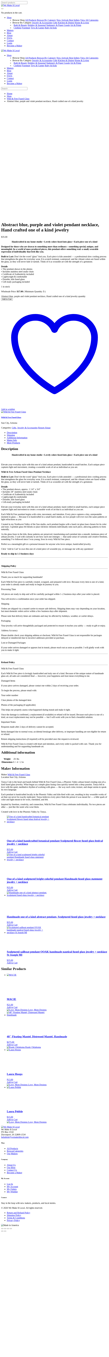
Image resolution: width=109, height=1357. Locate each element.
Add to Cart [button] (12, 852)
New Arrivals (62, 20)
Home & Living (82, 22)
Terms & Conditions (16, 1218)
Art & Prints (75, 25)
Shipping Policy (14, 1215)
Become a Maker (14, 1172)
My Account (12, 1186)
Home (9, 93)
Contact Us (12, 1170)
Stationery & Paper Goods (58, 25)
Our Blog (11, 1167)
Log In (10, 1184)
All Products (30, 20)
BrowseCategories (15, 1151)
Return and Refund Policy (18, 1213)
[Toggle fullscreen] (5, 1228)
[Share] (8, 1228)
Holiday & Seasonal (37, 25)
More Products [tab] (13, 443)
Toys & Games (37, 28)
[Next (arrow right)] (5, 1231)
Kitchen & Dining (66, 22)
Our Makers (12, 1153)
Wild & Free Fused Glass (18, 98)
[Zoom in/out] (2, 1228)
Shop (9, 96)
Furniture (26, 28)
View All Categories (89, 20)
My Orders (12, 1189)
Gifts (55, 22)
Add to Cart (7, 299)
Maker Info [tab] (12, 440)
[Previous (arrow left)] (2, 1231)
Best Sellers (74, 20)
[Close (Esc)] (11, 1228)
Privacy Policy (13, 1220)
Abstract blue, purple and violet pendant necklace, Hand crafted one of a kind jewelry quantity (43, 296)
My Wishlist (12, 1191)
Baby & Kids (51, 28)
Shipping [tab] (11, 435)
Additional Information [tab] (17, 437)
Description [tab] (12, 432)
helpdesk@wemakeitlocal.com (15, 1137)
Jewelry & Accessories (42, 22)
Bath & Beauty (20, 25)
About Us (11, 1165)
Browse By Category (46, 20)
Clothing (17, 28)
